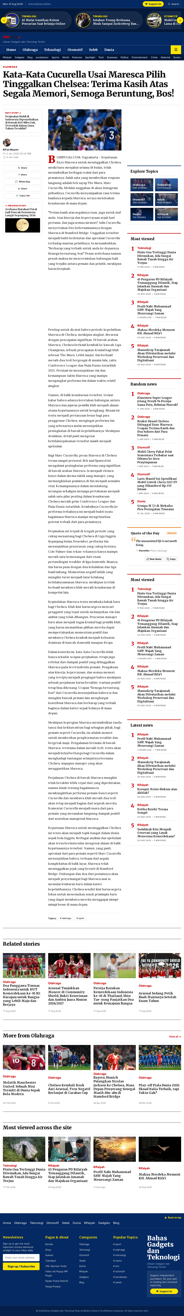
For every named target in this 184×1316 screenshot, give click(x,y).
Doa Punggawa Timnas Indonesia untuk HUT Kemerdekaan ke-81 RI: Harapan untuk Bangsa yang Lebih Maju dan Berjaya (22, 995)
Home (11, 50)
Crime (154, 57)
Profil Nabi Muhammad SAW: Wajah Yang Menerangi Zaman (154, 310)
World (65, 57)
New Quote (155, 559)
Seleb (93, 50)
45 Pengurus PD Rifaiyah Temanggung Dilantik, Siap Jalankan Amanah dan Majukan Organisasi (157, 285)
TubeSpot (50, 1260)
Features (77, 57)
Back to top (172, 1217)
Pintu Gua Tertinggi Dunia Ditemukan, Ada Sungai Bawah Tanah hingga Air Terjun (156, 258)
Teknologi (52, 50)
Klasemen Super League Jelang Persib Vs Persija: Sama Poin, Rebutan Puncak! (157, 401)
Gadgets (19, 57)
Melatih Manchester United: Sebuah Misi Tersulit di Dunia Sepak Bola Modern (21, 1088)
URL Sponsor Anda (55, 1266)
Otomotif (75, 50)
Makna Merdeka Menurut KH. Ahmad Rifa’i (156, 331)
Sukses (49, 1255)
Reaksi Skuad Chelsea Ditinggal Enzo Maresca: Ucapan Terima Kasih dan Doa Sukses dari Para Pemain (156, 428)
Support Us (153, 4)
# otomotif (119, 1271)
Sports (55, 57)
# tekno (117, 1260)
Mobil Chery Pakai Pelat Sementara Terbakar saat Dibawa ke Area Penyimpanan (155, 457)
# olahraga (65, 918)
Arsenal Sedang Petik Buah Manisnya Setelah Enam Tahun (157, 997)
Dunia (109, 50)
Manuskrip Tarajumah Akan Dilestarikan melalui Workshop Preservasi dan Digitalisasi (156, 355)
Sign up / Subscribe (21, 1266)
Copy (173, 559)
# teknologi (119, 1255)
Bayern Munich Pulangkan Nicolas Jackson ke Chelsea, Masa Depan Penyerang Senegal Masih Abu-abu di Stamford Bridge (114, 1087)
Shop (48, 1249)
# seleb (117, 1282)
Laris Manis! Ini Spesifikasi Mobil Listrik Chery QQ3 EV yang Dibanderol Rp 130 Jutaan (157, 484)
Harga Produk (53, 1286)
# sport (80, 918)
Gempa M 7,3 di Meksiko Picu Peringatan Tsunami (155, 507)
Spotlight (90, 57)
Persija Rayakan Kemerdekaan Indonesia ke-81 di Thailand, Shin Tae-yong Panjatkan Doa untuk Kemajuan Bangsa (113, 995)
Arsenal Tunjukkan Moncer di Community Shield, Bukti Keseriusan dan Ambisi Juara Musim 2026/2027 (68, 995)
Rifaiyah (7, 57)
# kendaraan (120, 1277)
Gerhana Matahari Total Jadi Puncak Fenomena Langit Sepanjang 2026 (21, 212)
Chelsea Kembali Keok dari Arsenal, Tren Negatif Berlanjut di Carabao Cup (69, 1089)
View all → (175, 1036)
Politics (124, 57)
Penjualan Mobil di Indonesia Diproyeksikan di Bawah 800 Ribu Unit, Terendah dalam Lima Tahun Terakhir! (21, 122)
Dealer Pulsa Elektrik (56, 1280)
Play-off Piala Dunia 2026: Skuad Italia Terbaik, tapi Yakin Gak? (159, 1089)
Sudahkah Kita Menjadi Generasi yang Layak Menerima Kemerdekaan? (156, 833)
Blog (30, 57)
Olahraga (30, 50)
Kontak (49, 1244)
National (165, 57)
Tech (101, 57)
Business (112, 57)
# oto (116, 1266)
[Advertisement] (84, 301)
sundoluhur (42, 57)
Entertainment (140, 57)
